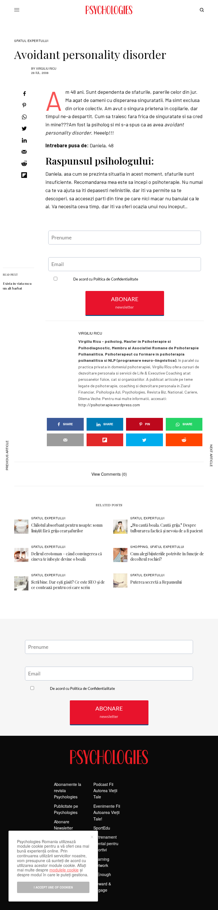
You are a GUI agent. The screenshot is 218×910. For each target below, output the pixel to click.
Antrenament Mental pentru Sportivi (105, 843)
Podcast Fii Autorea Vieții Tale (105, 790)
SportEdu (101, 828)
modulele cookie (64, 870)
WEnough (102, 874)
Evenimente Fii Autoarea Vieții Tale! (106, 812)
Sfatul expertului (31, 40)
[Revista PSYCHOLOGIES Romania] (109, 10)
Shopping (139, 546)
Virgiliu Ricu (46, 69)
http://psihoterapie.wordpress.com (109, 404)
